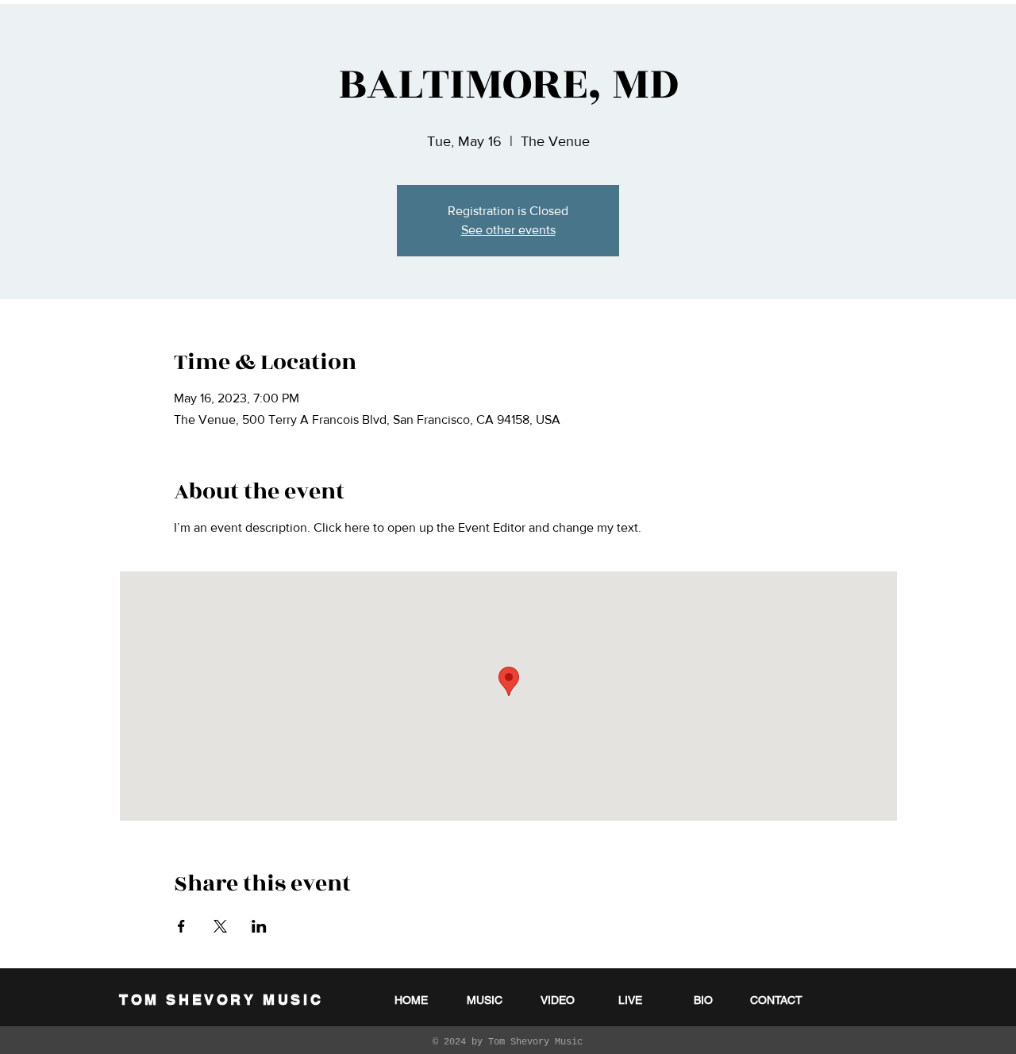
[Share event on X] (220, 926)
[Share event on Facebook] (181, 926)
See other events (508, 230)
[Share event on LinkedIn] (259, 926)
